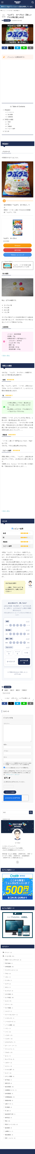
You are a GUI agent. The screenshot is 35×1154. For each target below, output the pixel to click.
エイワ (8, 984)
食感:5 (6, 690)
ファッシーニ (9, 1049)
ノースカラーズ (10, 1021)
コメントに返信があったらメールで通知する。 (17, 767)
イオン (8, 977)
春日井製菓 (7, 20)
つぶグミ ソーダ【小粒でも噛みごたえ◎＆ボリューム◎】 (22, 266)
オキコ (8, 987)
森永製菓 (8, 1128)
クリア (27, 621)
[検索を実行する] (31, 812)
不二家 (8, 1110)
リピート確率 (12, 128)
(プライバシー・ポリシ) (12, 774)
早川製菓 (8, 1107)
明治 (7, 1121)
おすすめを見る (24, 661)
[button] (4, 47)
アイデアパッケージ (11, 970)
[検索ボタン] (32, 2)
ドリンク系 (17, 653)
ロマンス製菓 (9, 1076)
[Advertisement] (17, 80)
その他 (26, 653)
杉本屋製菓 (9, 1093)
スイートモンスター (11, 1014)
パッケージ (11, 112)
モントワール (9, 1059)
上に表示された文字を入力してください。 (15, 782)
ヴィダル (8, 980)
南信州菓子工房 (10, 1114)
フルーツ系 (8, 653)
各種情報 (10, 117)
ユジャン (8, 1066)
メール (6, 751)
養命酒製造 (9, 1134)
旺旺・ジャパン (10, 1138)
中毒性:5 (24, 690)
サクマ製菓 (9, 1008)
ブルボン (8, 1052)
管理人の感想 (9, 119)
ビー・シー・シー (11, 1045)
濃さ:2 (12, 690)
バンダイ (8, 1038)
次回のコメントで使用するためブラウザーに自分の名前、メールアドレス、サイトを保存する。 (18, 763)
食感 (10, 122)
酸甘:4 (18, 690)
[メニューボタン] (2, 2)
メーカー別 (9, 956)
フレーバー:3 (6, 693)
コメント (6, 723)
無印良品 (8, 1117)
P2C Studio (9, 963)
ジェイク (8, 1011)
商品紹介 (7, 110)
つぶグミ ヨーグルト (10, 238)
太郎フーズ (9, 1104)
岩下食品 (8, 1080)
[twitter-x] (17, 862)
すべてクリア (11, 661)
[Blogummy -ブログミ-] (17, 2)
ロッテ (8, 1073)
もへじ (8, 1056)
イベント (8, 952)
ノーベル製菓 (10, 1025)
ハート (8, 1032)
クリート (8, 1004)
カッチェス (9, 990)
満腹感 (10, 126)
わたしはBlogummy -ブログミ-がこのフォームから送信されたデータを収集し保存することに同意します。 (17, 772)
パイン (8, 1028)
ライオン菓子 (9, 1069)
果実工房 (8, 1083)
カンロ (8, 1001)
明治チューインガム (11, 1124)
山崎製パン (9, 1131)
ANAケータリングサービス (13, 960)
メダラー (8, 1062)
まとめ (7, 131)
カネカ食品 (9, 994)
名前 (5, 744)
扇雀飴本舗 (9, 1100)
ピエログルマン (10, 1042)
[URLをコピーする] (30, 47)
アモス (8, 973)
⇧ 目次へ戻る (6, 356)
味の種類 (10, 114)
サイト (5, 757)
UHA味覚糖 (9, 966)
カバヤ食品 (9, 997)
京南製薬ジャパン (11, 1090)
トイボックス (9, 1018)
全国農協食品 (10, 1097)
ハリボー (8, 1035)
